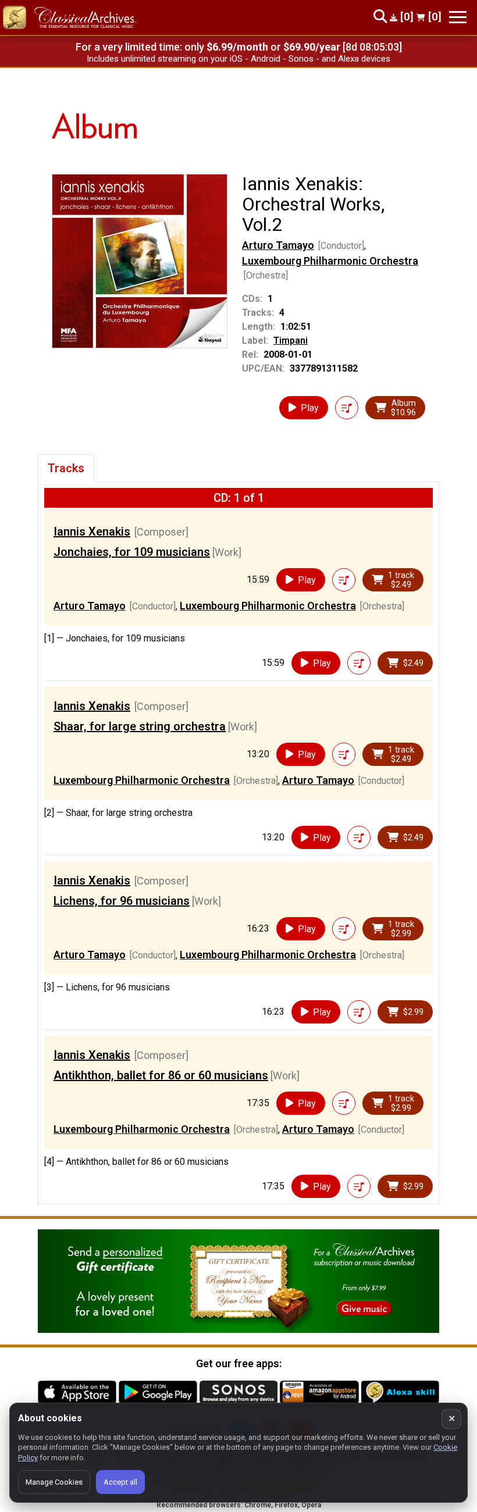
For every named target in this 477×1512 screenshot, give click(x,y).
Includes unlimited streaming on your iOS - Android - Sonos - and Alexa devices (238, 59)
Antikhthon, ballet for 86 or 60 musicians (161, 1075)
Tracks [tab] (66, 468)
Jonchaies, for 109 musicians (132, 552)
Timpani (290, 340)
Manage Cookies (54, 1482)
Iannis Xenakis (92, 532)
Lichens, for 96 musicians (122, 901)
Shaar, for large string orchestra (140, 726)
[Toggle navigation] (458, 17)
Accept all (120, 1482)
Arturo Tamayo (278, 245)
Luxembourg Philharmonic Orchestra (330, 261)
